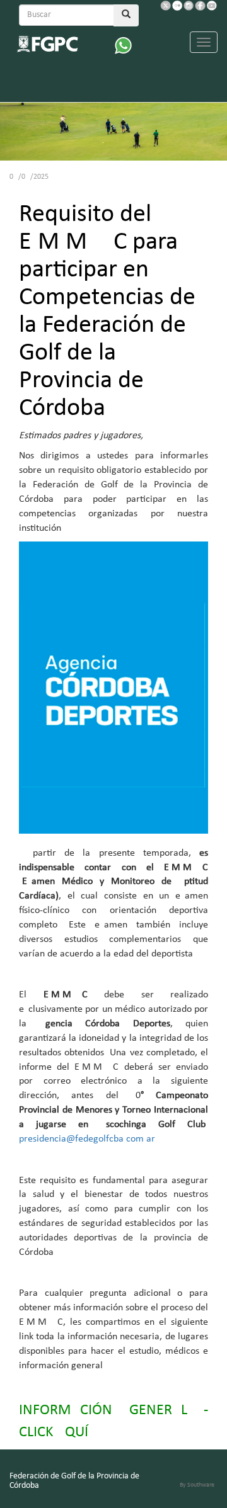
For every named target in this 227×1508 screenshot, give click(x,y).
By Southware (197, 1485)
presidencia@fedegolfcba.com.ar (87, 1139)
